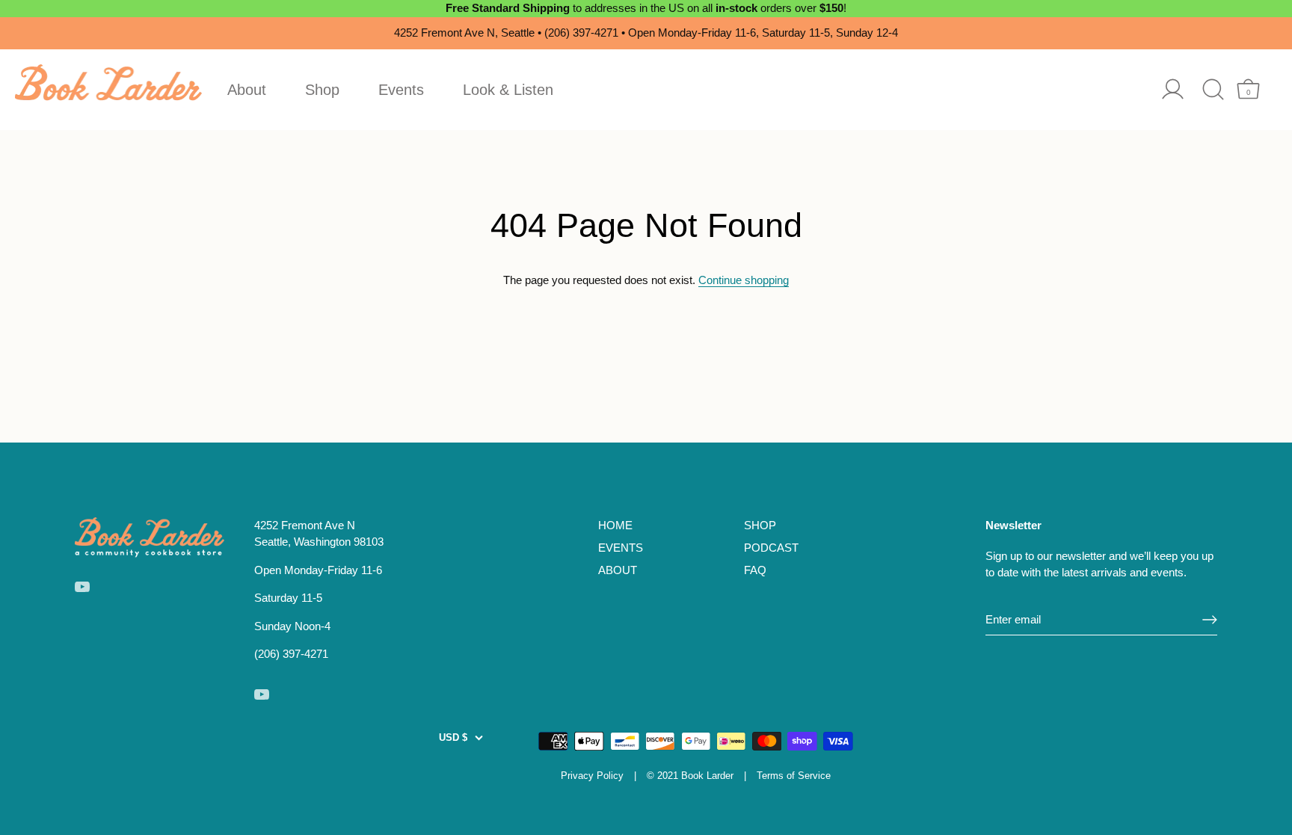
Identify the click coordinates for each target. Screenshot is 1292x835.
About (246, 89)
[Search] (1213, 89)
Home (615, 525)
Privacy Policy (592, 775)
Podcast (771, 547)
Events (401, 89)
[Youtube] (82, 585)
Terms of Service (794, 775)
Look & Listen (508, 89)
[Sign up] (1209, 619)
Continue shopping (743, 280)
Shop (322, 89)
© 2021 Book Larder (690, 775)
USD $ (453, 737)
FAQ (755, 570)
